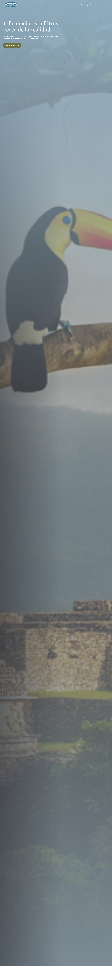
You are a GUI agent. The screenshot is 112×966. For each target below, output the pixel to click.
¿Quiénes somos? (92, 5)
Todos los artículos (12, 45)
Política (81, 5)
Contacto (104, 5)
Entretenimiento (49, 5)
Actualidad (37, 5)
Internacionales (71, 5)
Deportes (60, 5)
